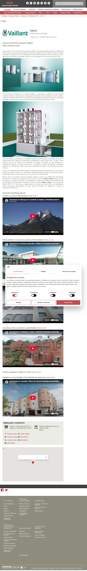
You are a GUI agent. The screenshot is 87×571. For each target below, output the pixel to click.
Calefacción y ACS (34, 37)
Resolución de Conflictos (10, 545)
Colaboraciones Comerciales (7, 551)
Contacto (79, 568)
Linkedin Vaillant (12, 440)
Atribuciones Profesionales (7, 518)
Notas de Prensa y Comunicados (39, 532)
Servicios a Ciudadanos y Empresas (48, 9)
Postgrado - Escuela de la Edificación (41, 504)
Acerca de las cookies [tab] (69, 271)
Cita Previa (6, 511)
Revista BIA (22, 531)
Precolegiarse (22, 511)
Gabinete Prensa (78, 9)
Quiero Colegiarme (24, 508)
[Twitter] (6, 490)
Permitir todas (68, 302)
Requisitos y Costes (24, 506)
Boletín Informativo (24, 533)
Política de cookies (53, 568)
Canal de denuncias (64, 568)
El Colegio (7, 9)
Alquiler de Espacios (9, 548)
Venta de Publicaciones (25, 536)
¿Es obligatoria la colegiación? (23, 513)
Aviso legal (33, 568)
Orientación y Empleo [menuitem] (44, 16)
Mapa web (73, 568)
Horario (6, 506)
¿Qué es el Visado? (8, 537)
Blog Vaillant (24, 440)
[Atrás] (1, 21)
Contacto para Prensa (40, 537)
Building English (39, 511)
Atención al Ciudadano (9, 543)
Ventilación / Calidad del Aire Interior (48, 37)
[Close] (46, 457)
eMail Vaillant (11, 443)
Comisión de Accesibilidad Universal (10, 540)
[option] (7, 9)
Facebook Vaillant (12, 434)
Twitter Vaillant (25, 434)
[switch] (34, 295)
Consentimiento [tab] (18, 271)
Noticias (44, 13)
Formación (32, 9)
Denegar (18, 302)
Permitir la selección (43, 302)
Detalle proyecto (33, 196)
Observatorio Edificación (10, 513)
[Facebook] (2, 490)
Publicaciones (66, 9)
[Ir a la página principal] (9, 3)
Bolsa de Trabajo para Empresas (9, 534)
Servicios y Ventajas (24, 503)
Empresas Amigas (8, 515)
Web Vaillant (24, 437)
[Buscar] (81, 4)
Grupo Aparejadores (9, 503)
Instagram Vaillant (12, 437)
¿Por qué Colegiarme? (19, 9)
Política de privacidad (43, 568)
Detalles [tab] (43, 271)
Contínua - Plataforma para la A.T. (40, 507)
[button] (33, 462)
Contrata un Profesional (10, 531)
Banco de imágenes (40, 535)
